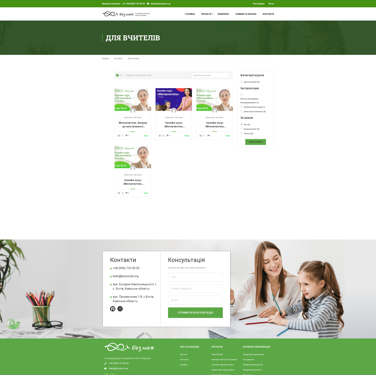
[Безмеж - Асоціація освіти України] (131, 15)
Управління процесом (253, 365)
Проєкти (206, 14)
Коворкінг (223, 14)
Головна (190, 14)
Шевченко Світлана (133, 117)
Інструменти (248, 359)
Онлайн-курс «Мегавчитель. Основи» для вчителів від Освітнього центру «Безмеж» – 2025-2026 (133, 182)
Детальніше (132, 99)
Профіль (184, 365)
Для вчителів (252, 82)
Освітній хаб (217, 354)
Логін (271, 3)
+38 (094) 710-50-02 (135, 3)
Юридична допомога (252, 370)
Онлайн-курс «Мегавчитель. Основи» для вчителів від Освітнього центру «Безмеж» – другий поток (174, 124)
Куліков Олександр (254, 107)
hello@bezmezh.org (160, 3)
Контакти (268, 14)
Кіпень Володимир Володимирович (249, 101)
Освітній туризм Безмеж (223, 365)
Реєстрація (259, 3)
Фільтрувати (255, 142)
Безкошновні (252, 129)
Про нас (183, 354)
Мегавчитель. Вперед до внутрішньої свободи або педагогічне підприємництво (133, 124)
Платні (248, 133)
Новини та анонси (246, 14)
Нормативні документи (253, 354)
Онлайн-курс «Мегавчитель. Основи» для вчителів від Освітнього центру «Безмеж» (215, 124)
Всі (247, 124)
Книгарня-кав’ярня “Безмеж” (224, 359)
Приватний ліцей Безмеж (223, 370)
